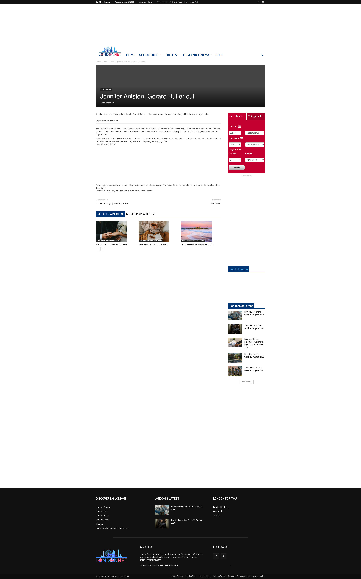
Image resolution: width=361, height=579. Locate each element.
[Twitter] (263, 2)
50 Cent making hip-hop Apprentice (112, 203)
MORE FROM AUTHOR (140, 214)
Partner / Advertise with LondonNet (112, 528)
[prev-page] (97, 249)
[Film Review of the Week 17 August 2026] (235, 315)
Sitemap (99, 524)
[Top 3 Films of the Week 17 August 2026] (235, 329)
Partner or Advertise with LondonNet (184, 2)
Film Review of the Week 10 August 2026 (254, 355)
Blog (220, 55)
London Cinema (103, 507)
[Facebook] (258, 2)
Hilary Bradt (216, 203)
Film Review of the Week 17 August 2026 (254, 313)
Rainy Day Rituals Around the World (153, 244)
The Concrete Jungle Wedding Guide (111, 244)
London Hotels (102, 515)
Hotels (171, 55)
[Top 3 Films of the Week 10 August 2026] (235, 371)
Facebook (217, 511)
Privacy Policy (162, 2)
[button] (261, 55)
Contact (151, 2)
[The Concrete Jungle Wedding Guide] (116, 231)
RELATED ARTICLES (110, 214)
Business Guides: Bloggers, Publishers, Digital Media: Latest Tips (253, 343)
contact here (172, 565)
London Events (103, 519)
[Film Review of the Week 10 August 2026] (235, 358)
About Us (142, 2)
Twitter (216, 515)
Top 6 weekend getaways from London (197, 244)
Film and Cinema (196, 55)
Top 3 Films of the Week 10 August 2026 (254, 369)
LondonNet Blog (220, 507)
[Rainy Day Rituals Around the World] (158, 231)
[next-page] (102, 249)
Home (130, 55)
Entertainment (109, 61)
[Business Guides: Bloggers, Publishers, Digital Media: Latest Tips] (235, 342)
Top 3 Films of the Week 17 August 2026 (254, 327)
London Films (102, 511)
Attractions (149, 55)
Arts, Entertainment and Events (108, 241)
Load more (245, 382)
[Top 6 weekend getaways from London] (201, 231)
